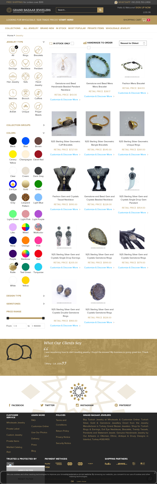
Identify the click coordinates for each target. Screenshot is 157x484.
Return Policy (62, 430)
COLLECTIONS (12, 28)
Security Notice (63, 443)
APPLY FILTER (25, 470)
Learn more (81, 481)
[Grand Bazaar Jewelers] (28, 10)
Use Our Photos (39, 432)
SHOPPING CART (132, 19)
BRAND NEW (47, 28)
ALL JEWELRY (31, 28)
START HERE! (66, 19)
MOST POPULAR (77, 28)
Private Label (12, 428)
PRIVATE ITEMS (96, 28)
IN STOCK (61, 28)
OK (72, 481)
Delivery (35, 438)
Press (34, 444)
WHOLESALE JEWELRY (118, 28)
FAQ (33, 420)
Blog (33, 450)
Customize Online (40, 426)
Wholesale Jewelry (15, 422)
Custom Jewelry (14, 434)
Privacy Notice (63, 437)
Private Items (12, 441)
